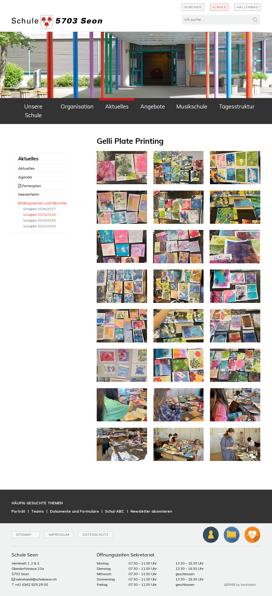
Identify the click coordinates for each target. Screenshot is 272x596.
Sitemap (23, 534)
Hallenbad (248, 7)
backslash (248, 584)
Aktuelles (117, 106)
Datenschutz (95, 534)
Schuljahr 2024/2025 (39, 220)
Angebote (152, 106)
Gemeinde (193, 7)
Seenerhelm (28, 194)
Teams (37, 511)
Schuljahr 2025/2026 (39, 215)
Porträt (18, 511)
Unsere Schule (33, 111)
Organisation (77, 106)
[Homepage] (57, 22)
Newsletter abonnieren (151, 511)
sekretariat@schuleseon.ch (36, 579)
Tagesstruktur (237, 106)
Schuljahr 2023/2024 (39, 226)
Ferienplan (31, 185)
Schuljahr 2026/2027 (39, 209)
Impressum (59, 534)
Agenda (25, 177)
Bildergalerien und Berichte (42, 203)
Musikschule (191, 106)
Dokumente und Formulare (74, 511)
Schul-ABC (114, 511)
